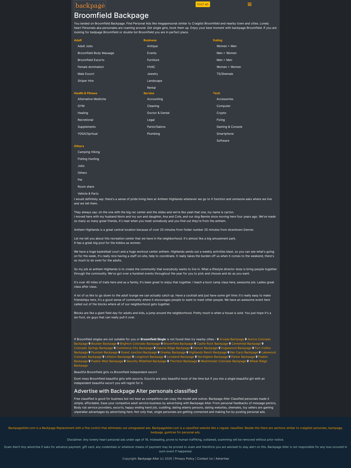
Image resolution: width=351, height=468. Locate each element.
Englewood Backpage (236, 348)
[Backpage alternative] (90, 5)
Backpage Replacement (58, 428)
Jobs (81, 166)
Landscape (154, 81)
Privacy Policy (184, 458)
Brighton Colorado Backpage (140, 343)
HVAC (151, 67)
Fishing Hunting (88, 159)
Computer (224, 106)
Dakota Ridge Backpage (173, 348)
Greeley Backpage (173, 352)
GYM (81, 106)
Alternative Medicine (92, 99)
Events (151, 53)
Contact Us (205, 458)
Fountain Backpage (104, 352)
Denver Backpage (205, 348)
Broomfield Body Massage (96, 53)
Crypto (221, 113)
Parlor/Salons (156, 126)
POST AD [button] (202, 4)
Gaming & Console (229, 126)
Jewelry (152, 74)
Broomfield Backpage (178, 343)
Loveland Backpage (180, 356)
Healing (83, 113)
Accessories (225, 99)
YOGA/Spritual (88, 133)
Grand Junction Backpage (139, 352)
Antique (152, 46)
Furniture (153, 60)
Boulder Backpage (103, 343)
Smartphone (225, 133)
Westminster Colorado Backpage (223, 361)
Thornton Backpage (183, 361)
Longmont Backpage (149, 356)
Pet (80, 179)
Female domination (91, 67)
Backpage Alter (148, 458)
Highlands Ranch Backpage (208, 352)
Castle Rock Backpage (212, 343)
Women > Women (229, 67)
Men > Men (224, 60)
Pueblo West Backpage (107, 361)
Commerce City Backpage (134, 348)
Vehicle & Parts (88, 193)
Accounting (155, 99)
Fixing (221, 120)
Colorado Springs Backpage (93, 348)
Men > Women (227, 53)
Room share (86, 186)
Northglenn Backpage (213, 356)
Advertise (222, 458)
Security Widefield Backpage (146, 361)
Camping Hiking (89, 152)
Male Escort (86, 74)
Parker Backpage (243, 356)
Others (82, 172)
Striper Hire (86, 81)
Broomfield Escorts (91, 60)
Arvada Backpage (232, 339)
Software (223, 140)
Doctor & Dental (158, 113)
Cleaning (153, 106)
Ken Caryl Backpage (244, 352)
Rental (151, 87)
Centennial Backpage (246, 343)
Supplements (87, 126)
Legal (151, 120)
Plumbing (153, 133)
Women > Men (227, 46)
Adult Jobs (85, 46)
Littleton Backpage (118, 356)
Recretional (85, 120)
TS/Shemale (225, 74)
